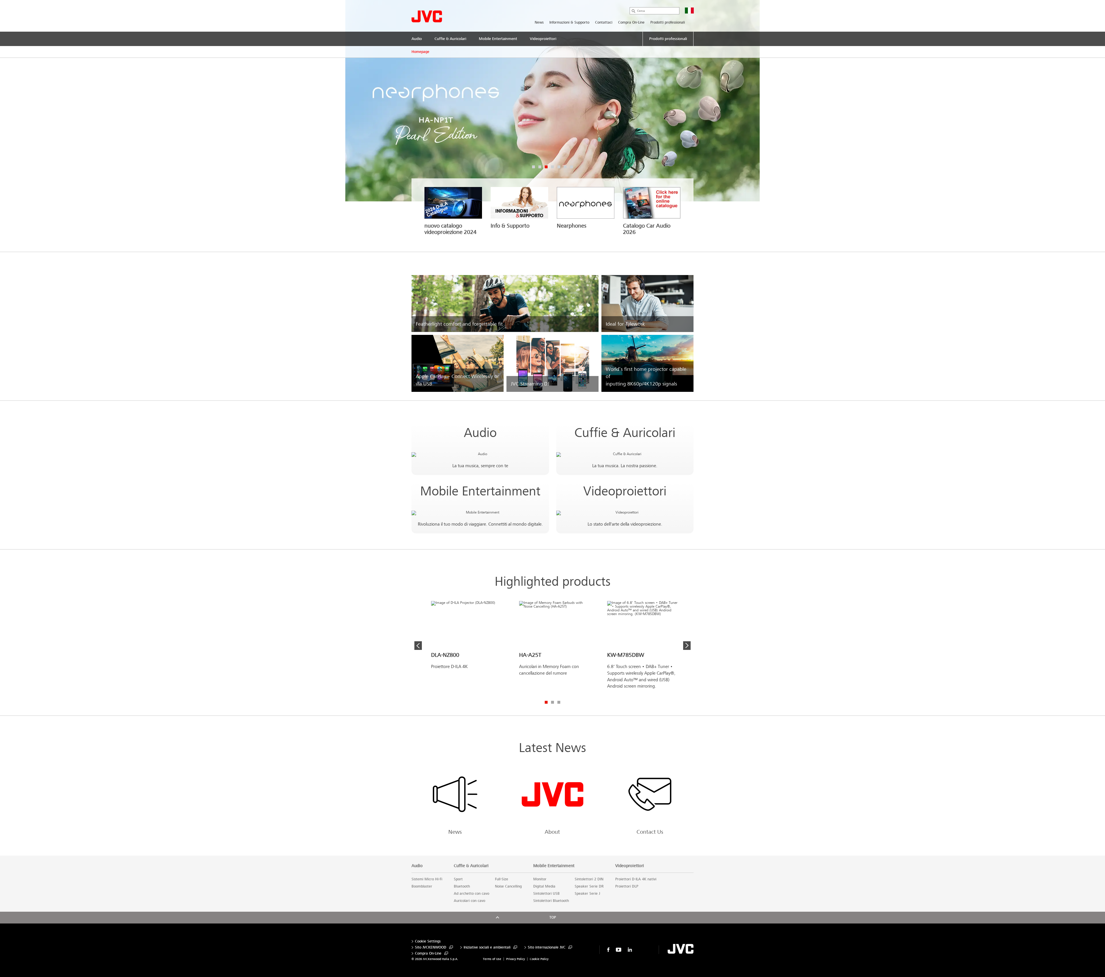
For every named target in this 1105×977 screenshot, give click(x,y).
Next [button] (687, 645)
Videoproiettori (624, 491)
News (539, 22)
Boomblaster (421, 886)
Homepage (420, 51)
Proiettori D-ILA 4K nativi (635, 879)
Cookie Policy (539, 959)
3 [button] (546, 166)
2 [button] (539, 166)
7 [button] (571, 166)
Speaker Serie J (587, 893)
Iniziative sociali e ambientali (487, 947)
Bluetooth (462, 886)
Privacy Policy (515, 959)
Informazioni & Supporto (569, 22)
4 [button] (552, 166)
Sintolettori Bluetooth (551, 900)
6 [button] (565, 166)
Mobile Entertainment (480, 491)
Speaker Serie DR (589, 886)
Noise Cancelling (508, 886)
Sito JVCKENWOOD (430, 947)
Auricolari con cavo (469, 900)
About (552, 832)
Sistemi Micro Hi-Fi (426, 879)
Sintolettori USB (546, 893)
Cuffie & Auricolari (624, 433)
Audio (480, 433)
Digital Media (544, 886)
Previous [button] (418, 645)
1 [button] (533, 166)
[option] (552, 100)
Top (552, 917)
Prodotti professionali (667, 22)
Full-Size (501, 879)
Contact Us (650, 832)
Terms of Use (492, 959)
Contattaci (603, 22)
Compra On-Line (631, 22)
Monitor (539, 879)
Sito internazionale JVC (546, 947)
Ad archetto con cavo (471, 893)
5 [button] (558, 166)
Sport (458, 879)
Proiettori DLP (626, 886)
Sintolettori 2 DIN (589, 879)
